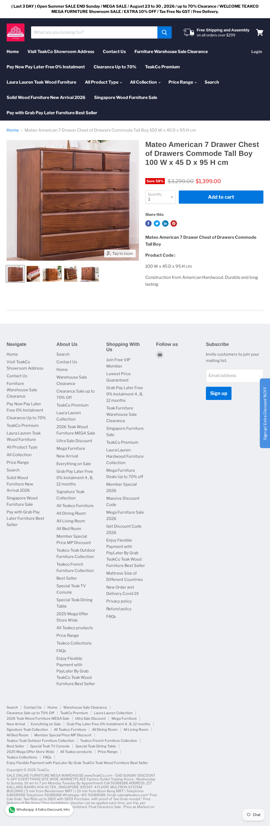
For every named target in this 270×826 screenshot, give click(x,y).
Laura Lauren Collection (113, 713)
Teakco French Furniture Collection (108, 740)
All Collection (144, 82)
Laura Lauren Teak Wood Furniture (41, 82)
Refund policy (119, 609)
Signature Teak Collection (27, 729)
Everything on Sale (73, 463)
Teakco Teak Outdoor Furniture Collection (40, 740)
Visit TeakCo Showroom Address (60, 51)
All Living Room (70, 521)
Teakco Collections (74, 643)
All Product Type (102, 82)
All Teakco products (74, 628)
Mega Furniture (70, 448)
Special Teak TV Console (50, 746)
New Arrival (67, 456)
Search (212, 82)
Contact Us (114, 51)
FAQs (61, 650)
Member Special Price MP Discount (62, 735)
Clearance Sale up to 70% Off (30, 713)
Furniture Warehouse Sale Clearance (171, 51)
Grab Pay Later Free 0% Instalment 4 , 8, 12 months (74, 477)
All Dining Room (71, 513)
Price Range (181, 82)
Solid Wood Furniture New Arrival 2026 (46, 97)
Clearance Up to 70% (115, 66)
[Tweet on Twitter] (157, 223)
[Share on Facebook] (148, 223)
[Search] (164, 32)
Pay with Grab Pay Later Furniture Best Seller (52, 112)
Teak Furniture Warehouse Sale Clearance (121, 414)
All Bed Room (68, 528)
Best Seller (66, 578)
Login (256, 51)
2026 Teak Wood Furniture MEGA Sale (38, 718)
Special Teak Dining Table (95, 746)
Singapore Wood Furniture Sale (125, 97)
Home (13, 51)
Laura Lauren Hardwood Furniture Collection (125, 456)
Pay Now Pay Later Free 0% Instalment (46, 66)
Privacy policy (119, 601)
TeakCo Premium (162, 66)
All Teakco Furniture (75, 505)
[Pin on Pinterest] (174, 223)
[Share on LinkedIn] (165, 223)
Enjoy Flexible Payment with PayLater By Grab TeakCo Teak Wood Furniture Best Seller (75, 671)
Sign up (218, 393)
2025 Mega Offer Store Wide (30, 751)
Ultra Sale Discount (74, 440)
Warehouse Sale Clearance (85, 707)
